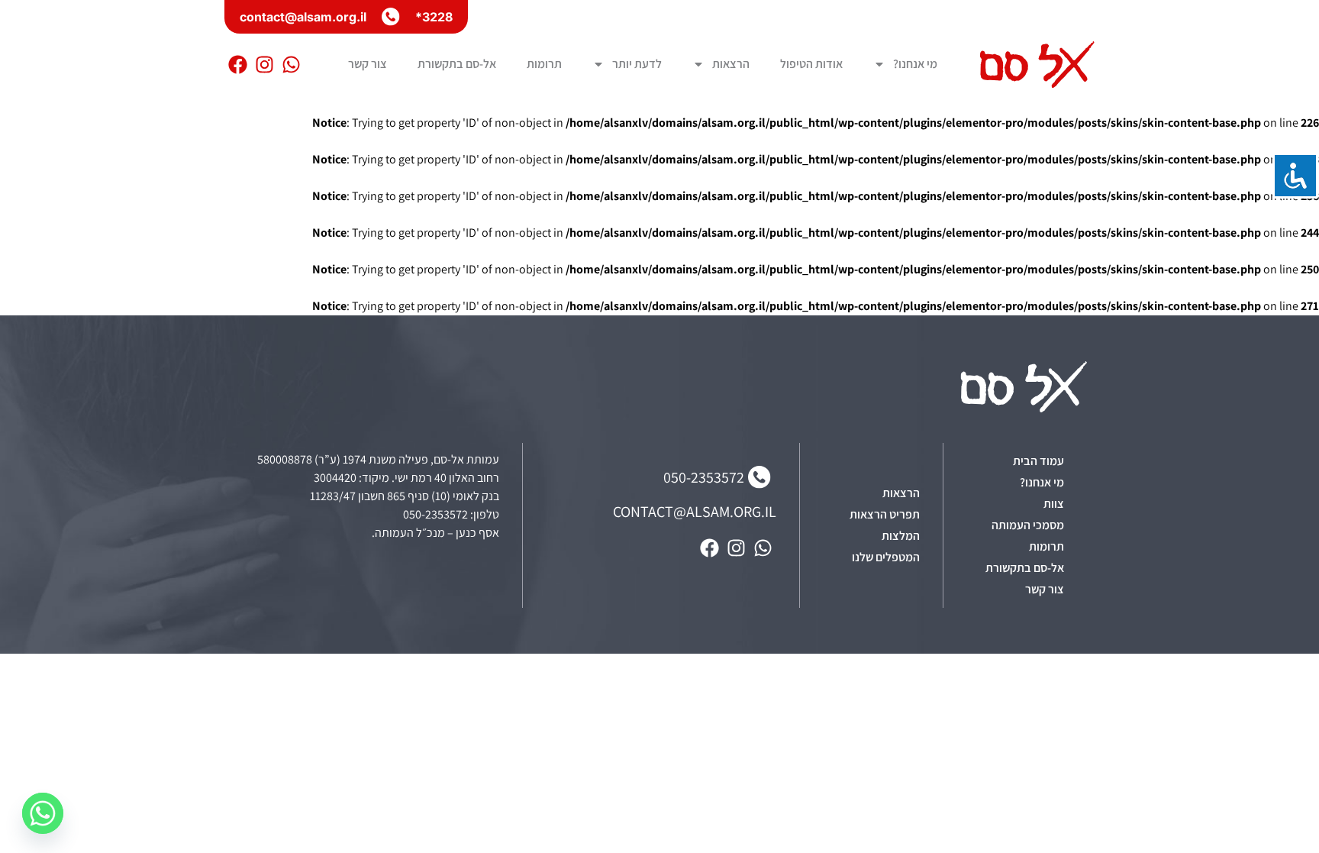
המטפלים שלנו (886, 557)
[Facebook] (237, 64)
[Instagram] (264, 64)
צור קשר (367, 64)
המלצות (901, 536)
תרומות (544, 64)
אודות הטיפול (811, 64)
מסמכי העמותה (1028, 525)
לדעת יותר (637, 64)
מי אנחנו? (915, 64)
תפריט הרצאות (885, 514)
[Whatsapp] (291, 64)
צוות (1053, 504)
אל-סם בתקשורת (457, 64)
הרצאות (731, 64)
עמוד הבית (1038, 461)
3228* (434, 16)
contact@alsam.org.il (303, 16)
